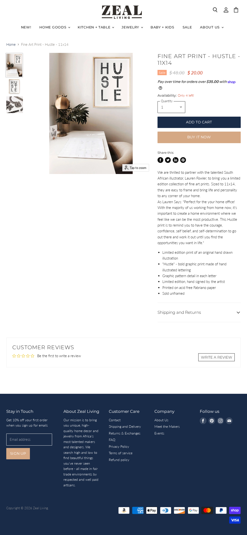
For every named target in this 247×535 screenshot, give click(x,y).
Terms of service (120, 453)
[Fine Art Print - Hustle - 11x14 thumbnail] (14, 65)
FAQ (112, 440)
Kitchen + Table (94, 27)
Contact (115, 420)
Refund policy (119, 460)
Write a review (216, 357)
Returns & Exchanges (124, 433)
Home (11, 44)
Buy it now (199, 137)
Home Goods (53, 27)
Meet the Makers (167, 426)
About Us (210, 27)
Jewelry (131, 27)
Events (159, 433)
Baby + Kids (162, 27)
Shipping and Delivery (125, 426)
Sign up (18, 453)
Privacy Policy (119, 446)
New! (26, 27)
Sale (187, 27)
